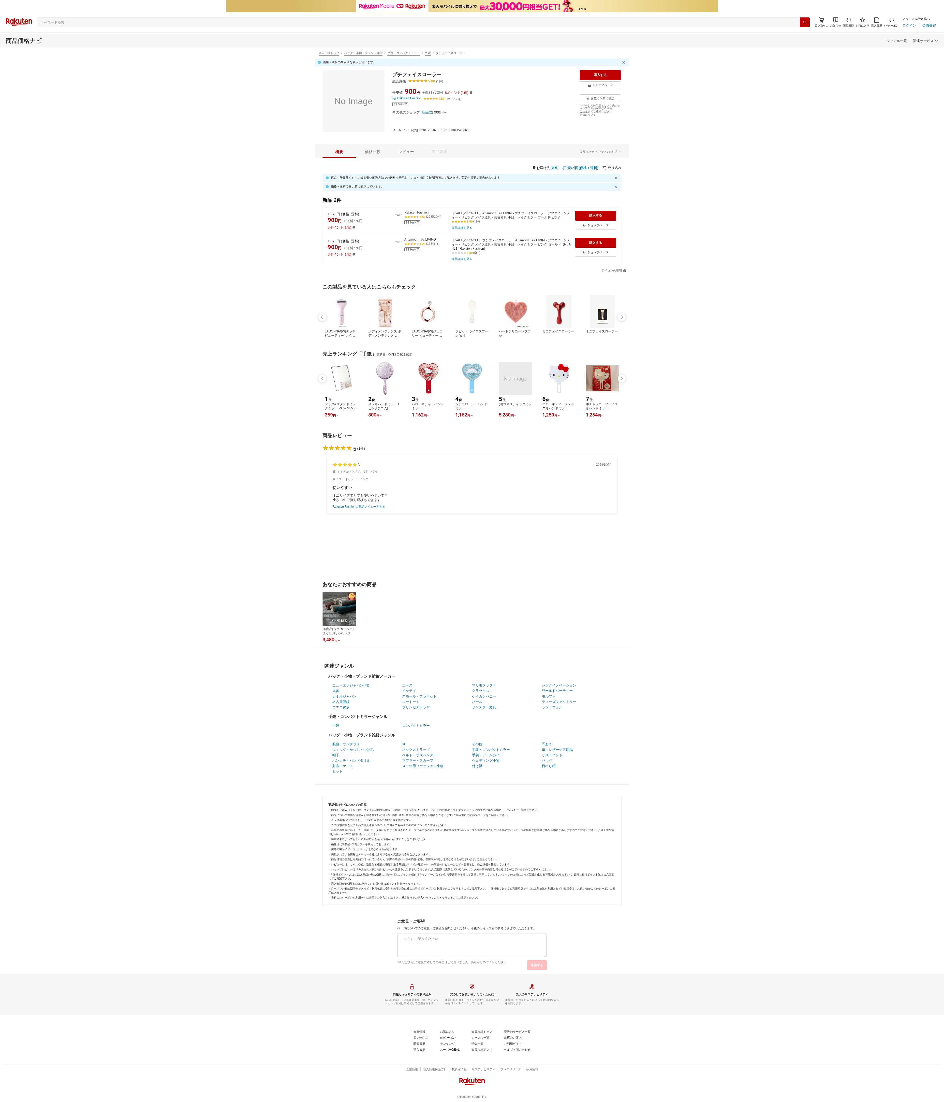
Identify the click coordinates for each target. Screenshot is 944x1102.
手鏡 (428, 53)
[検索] (805, 22)
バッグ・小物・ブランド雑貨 (363, 53)
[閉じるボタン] (624, 62)
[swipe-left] (322, 317)
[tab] (339, 152)
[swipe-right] (622, 317)
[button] (835, 22)
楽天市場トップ (329, 53)
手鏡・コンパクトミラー (403, 53)
